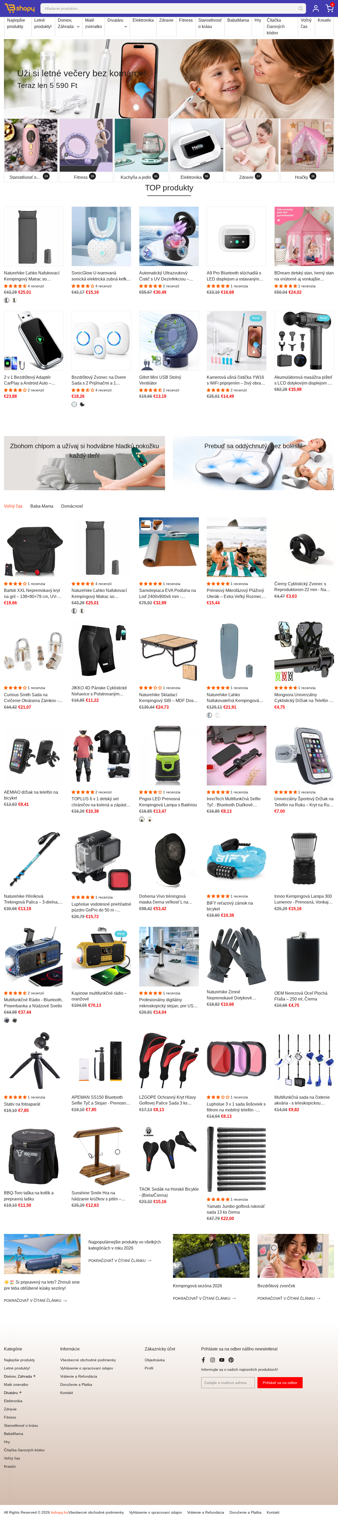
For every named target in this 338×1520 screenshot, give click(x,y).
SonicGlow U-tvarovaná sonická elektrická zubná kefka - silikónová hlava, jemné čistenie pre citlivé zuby (101, 276)
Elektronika (143, 20)
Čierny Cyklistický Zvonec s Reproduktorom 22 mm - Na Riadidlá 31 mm (300, 587)
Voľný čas (306, 23)
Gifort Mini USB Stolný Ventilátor (160, 380)
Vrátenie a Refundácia (78, 1376)
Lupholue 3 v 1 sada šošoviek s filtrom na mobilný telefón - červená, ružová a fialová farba (236, 1107)
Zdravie (166, 20)
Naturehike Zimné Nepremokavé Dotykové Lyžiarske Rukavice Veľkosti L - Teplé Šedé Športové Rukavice (236, 995)
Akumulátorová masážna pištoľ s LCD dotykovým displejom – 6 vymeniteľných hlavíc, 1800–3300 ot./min (304, 380)
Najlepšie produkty (16, 23)
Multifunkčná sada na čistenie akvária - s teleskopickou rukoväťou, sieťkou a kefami (302, 1100)
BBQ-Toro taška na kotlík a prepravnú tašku (29, 1196)
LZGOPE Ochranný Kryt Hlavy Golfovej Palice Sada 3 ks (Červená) (167, 1100)
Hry (258, 20)
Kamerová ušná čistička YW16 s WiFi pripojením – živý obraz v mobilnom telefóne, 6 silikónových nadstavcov (236, 380)
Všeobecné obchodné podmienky (88, 1360)
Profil (149, 1368)
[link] (169, 78)
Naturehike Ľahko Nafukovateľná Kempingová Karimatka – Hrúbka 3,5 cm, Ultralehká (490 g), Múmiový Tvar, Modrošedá (233, 698)
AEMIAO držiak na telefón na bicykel (31, 795)
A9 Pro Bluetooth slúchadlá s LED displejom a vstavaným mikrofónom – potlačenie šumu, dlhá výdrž (236, 276)
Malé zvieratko (93, 23)
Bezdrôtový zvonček (276, 1286)
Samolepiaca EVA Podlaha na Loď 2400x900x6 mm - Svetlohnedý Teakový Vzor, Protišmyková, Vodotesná (167, 594)
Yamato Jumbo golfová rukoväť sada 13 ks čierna (236, 1209)
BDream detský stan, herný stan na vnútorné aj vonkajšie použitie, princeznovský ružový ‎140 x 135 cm (304, 276)
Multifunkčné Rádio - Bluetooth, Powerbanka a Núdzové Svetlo (33, 1003)
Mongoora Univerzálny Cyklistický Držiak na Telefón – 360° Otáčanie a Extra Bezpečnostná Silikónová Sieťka (303, 698)
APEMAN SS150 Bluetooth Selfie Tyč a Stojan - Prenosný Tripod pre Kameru (100, 1100)
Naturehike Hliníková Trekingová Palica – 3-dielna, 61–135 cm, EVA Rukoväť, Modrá (31, 899)
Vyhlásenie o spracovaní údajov (86, 1368)
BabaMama (238, 20)
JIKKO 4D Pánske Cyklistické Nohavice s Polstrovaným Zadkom (99, 691)
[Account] (315, 8)
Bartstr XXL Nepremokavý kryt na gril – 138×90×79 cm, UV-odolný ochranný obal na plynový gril (32, 594)
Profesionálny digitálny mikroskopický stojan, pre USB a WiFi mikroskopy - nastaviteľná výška (167, 1003)
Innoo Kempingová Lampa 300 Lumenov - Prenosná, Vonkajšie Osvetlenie (304, 899)
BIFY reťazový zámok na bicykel (230, 906)
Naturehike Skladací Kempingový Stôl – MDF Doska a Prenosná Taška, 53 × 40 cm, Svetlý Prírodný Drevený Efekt (168, 698)
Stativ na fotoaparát (22, 1104)
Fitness (186, 20)
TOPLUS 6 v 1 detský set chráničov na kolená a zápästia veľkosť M (101, 802)
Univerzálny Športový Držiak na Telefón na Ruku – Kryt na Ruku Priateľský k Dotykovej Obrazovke (304, 802)
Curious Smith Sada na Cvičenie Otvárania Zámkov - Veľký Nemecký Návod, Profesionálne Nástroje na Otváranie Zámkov (31, 698)
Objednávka (155, 1360)
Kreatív (324, 20)
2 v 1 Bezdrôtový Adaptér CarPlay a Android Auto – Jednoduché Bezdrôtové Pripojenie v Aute (27, 380)
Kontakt (66, 1393)
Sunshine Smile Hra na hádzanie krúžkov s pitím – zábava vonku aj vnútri (96, 1196)
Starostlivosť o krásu (210, 23)
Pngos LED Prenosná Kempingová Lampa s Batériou (168, 802)
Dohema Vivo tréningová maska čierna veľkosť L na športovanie (163, 899)
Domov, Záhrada (66, 23)
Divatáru (115, 20)
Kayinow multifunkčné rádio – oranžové (99, 996)
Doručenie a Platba (76, 1384)
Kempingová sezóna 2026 (197, 1286)
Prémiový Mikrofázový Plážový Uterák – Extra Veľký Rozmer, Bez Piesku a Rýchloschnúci (235, 594)
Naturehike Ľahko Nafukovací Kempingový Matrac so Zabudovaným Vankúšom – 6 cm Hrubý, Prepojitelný (31, 276)
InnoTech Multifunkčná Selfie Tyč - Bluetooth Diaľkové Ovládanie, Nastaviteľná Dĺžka (235, 802)
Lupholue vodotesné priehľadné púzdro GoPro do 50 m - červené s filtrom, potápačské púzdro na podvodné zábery (101, 907)
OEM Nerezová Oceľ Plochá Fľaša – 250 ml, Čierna (300, 996)
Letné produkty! (42, 23)
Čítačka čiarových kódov (276, 26)
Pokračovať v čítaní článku (32, 1300)
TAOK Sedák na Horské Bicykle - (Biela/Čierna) (169, 1192)
